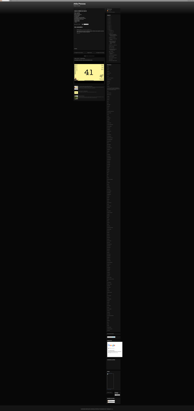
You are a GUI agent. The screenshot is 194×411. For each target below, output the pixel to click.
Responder (78, 33)
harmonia (108, 189)
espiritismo (109, 159)
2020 (109, 16)
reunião (108, 275)
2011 (109, 25)
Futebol (108, 182)
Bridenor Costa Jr (79, 29)
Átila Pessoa (109, 94)
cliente (108, 121)
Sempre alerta (109, 292)
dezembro (111, 30)
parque (108, 239)
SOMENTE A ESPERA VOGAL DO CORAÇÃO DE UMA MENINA (113, 35)
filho (108, 174)
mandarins (109, 210)
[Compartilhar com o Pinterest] (87, 24)
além (108, 76)
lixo (107, 209)
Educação (108, 146)
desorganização (109, 139)
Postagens (110, 400)
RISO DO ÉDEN (111, 56)
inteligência (109, 194)
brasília (108, 106)
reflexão (108, 270)
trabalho (108, 312)
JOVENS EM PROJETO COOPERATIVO (113, 49)
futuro (108, 184)
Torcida (108, 310)
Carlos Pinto (109, 112)
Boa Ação (108, 104)
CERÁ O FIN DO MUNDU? (111, 53)
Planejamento (109, 244)
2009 (109, 27)
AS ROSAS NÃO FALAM (113, 60)
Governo (108, 187)
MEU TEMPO (111, 51)
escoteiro (108, 154)
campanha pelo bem (110, 111)
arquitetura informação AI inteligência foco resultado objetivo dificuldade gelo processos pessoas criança (113, 89)
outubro (110, 33)
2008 (109, 29)
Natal (108, 224)
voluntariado (109, 327)
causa (108, 116)
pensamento (109, 240)
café (108, 109)
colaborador (109, 122)
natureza (108, 225)
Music (108, 220)
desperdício (109, 141)
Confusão (108, 127)
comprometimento (110, 124)
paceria (108, 230)
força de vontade (110, 179)
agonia (108, 71)
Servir (108, 297)
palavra (108, 234)
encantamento (109, 147)
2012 (109, 23)
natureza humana (110, 227)
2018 (109, 18)
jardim (108, 197)
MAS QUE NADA (111, 47)
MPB (108, 217)
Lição (108, 204)
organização (109, 229)
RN (107, 280)
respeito (108, 272)
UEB (108, 318)
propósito (108, 267)
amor (108, 84)
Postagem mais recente (78, 52)
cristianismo (109, 134)
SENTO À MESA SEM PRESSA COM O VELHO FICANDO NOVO (112, 42)
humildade (109, 192)
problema (108, 257)
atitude (108, 96)
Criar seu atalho (109, 389)
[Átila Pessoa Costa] (110, 388)
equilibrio (108, 149)
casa (108, 114)
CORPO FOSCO (111, 46)
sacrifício (108, 285)
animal (108, 86)
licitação (108, 207)
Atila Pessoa (79, 4)
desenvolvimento (110, 137)
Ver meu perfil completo (111, 12)
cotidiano (108, 129)
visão (108, 325)
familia (108, 167)
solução (108, 300)
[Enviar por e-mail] (84, 24)
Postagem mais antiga (100, 52)
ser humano (109, 295)
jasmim (108, 199)
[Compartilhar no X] (86, 24)
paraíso (108, 235)
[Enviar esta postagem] (82, 24)
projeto (108, 265)
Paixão (108, 232)
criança (108, 132)
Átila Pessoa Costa (109, 373)
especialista (109, 157)
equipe (108, 151)
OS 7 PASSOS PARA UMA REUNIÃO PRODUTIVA (85, 86)
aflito (108, 69)
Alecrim (108, 74)
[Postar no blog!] (85, 24)
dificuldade (109, 144)
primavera (108, 254)
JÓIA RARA (111, 59)
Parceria (108, 237)
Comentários (110, 402)
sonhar (108, 302)
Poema (108, 250)
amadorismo (109, 79)
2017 (109, 19)
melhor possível (109, 212)
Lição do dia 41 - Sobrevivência (79, 58)
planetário (108, 247)
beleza (108, 99)
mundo (108, 219)
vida (108, 322)
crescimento (109, 131)
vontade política (109, 328)
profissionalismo (109, 262)
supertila (109, 10)
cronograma (109, 136)
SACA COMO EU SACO (113, 57)
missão (108, 214)
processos (108, 260)
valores (108, 320)
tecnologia (108, 305)
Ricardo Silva (109, 277)
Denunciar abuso (110, 333)
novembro (111, 31)
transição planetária (110, 315)
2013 (109, 22)
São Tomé (108, 287)
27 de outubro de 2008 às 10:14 (86, 29)
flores (108, 177)
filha (108, 172)
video (108, 323)
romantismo (109, 282)
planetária (108, 245)
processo (108, 259)
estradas (108, 162)
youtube (108, 330)
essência (108, 161)
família (108, 169)
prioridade (108, 255)
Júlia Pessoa (109, 202)
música (108, 222)
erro (108, 152)
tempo (108, 307)
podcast (108, 249)
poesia (108, 252)
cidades (108, 119)
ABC (108, 66)
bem (108, 101)
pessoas (108, 242)
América (108, 81)
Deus (108, 142)
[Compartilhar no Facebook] (87, 24)
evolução (108, 164)
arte (107, 91)
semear (108, 290)
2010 (109, 26)
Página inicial (89, 52)
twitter (108, 317)
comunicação (109, 126)
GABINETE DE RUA (112, 37)
